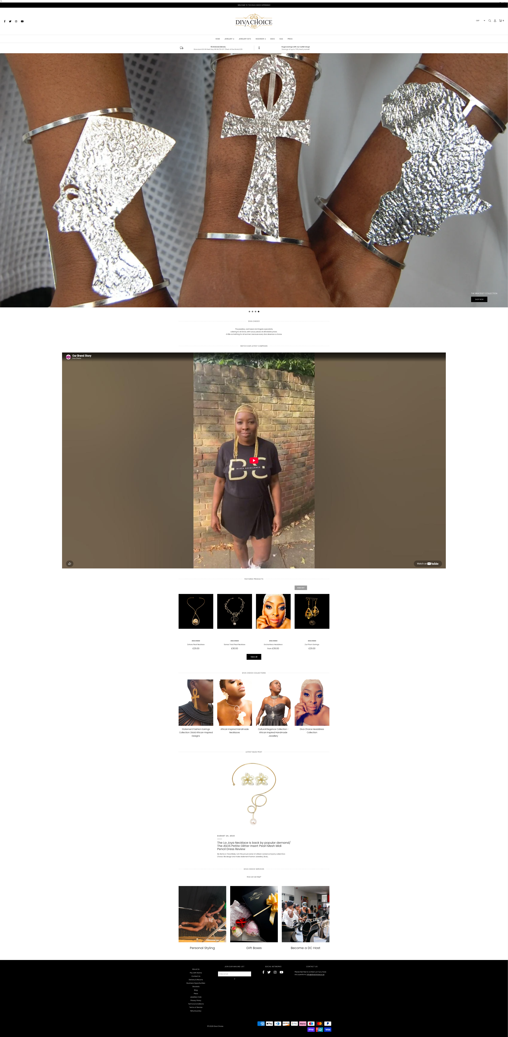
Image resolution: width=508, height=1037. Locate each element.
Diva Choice (196, 641)
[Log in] (493, 20)
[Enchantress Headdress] (273, 611)
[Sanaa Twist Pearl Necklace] (234, 611)
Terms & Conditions (196, 1004)
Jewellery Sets (245, 39)
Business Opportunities (196, 983)
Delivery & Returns (196, 980)
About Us (195, 969)
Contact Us (196, 976)
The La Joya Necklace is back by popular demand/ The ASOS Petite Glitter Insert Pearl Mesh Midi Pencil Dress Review (254, 846)
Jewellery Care (195, 997)
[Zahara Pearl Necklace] (196, 611)
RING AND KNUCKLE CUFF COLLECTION (252, 176)
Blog (196, 990)
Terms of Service (195, 1007)
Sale (281, 39)
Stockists (195, 986)
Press (290, 39)
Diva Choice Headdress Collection (312, 731)
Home (218, 39)
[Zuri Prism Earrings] (312, 611)
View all (254, 657)
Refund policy (195, 1011)
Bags (272, 39)
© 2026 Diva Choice (215, 1026)
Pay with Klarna (196, 973)
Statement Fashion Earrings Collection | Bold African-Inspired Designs (196, 732)
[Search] (490, 20)
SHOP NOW (252, 182)
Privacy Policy (195, 1000)
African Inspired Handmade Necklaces (235, 731)
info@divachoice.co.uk (315, 974)
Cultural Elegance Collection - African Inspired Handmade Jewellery (273, 732)
